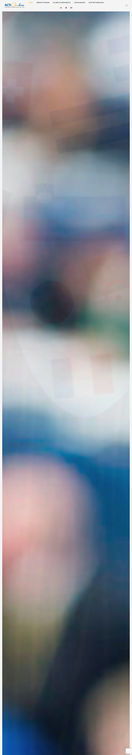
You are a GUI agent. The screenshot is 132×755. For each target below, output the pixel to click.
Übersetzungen (43, 2)
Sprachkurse (79, 2)
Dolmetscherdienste (62, 2)
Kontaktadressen (96, 2)
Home (31, 2)
